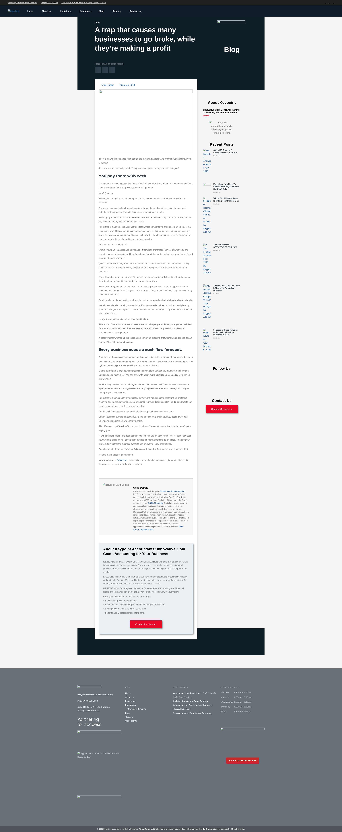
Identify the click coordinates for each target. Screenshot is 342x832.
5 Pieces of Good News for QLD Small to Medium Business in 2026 (225, 332)
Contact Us (131, 720)
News (97, 22)
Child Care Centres (182, 697)
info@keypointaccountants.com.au (22, 3)
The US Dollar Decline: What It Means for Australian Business (226, 288)
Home (128, 693)
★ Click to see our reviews (242, 760)
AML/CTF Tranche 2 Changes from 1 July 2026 (225, 151)
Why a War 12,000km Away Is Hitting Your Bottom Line (226, 199)
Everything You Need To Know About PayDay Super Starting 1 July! (226, 186)
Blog (127, 712)
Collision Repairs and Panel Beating (190, 701)
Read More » (217, 156)
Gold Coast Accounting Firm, (173, 491)
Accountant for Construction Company (192, 705)
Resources (130, 705)
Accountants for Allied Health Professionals (194, 693)
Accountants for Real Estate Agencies (192, 712)
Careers (129, 717)
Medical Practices (182, 708)
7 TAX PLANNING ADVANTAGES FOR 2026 (225, 246)
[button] (98, 70)
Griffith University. (156, 503)
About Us (129, 697)
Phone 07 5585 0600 (49, 3)
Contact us (122, 460)
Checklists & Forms (136, 708)
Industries (130, 701)
